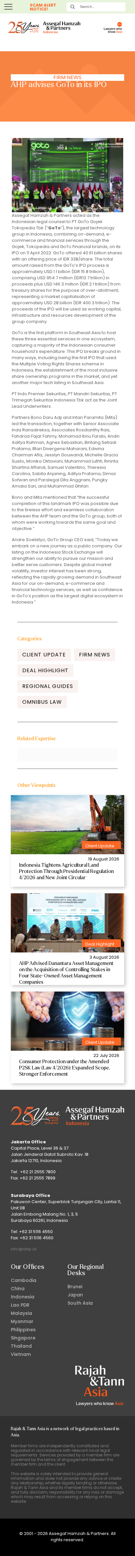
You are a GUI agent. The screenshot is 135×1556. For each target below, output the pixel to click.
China (18, 1288)
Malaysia (21, 1313)
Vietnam (21, 1354)
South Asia (80, 1303)
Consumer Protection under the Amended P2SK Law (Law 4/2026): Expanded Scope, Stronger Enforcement (64, 1068)
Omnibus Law (42, 702)
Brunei (75, 1286)
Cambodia (23, 1280)
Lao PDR (20, 1305)
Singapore (23, 1338)
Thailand (21, 1346)
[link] (67, 824)
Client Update (44, 654)
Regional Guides (47, 686)
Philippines (23, 1329)
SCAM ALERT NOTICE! (43, 7)
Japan (75, 1295)
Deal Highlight (45, 670)
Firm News (67, 77)
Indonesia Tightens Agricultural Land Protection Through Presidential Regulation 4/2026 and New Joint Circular (66, 871)
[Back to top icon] (121, 1542)
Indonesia (22, 1296)
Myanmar (22, 1321)
